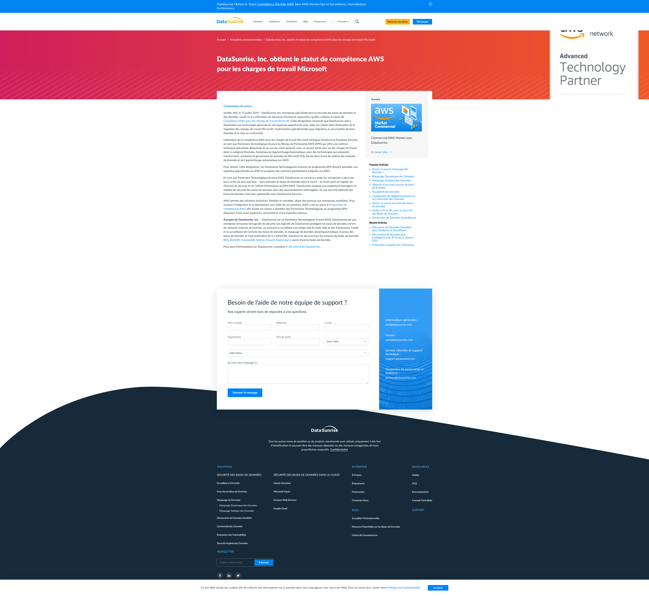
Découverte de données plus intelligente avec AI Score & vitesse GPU (392, 237)
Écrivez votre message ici (242, 362)
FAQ (414, 483)
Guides (415, 475)
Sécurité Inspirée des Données (232, 543)
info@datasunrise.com (399, 324)
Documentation (420, 492)
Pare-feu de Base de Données (232, 492)
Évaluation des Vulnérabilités (231, 535)
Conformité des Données (230, 526)
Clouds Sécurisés (282, 483)
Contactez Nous (360, 500)
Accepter (438, 588)
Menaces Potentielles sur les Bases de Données (376, 527)
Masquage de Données (228, 500)
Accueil (221, 39)
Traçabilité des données (386, 191)
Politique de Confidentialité (403, 587)
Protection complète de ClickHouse (393, 245)
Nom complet (235, 323)
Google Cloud (280, 508)
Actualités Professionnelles (365, 518)
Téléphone (281, 323)
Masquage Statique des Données (391, 180)
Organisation (234, 337)
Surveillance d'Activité (228, 483)
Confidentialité (339, 449)
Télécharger (422, 22)
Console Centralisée (422, 500)
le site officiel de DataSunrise (303, 246)
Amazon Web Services (284, 500)
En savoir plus (379, 152)
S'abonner (264, 563)
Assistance (274, 21)
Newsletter (225, 551)
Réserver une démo (398, 22)
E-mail (328, 323)
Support (418, 510)
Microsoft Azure (281, 492)
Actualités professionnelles (246, 39)
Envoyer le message (245, 392)
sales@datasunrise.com (399, 340)
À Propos (357, 475)
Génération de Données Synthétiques (394, 217)
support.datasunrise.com (400, 358)
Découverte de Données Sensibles (234, 518)
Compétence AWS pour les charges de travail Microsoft (256, 121)
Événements (358, 483)
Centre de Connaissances (365, 535)
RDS (226, 240)
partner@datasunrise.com (401, 377)
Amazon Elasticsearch (279, 240)
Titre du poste (283, 337)
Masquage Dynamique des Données (393, 176)
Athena (260, 240)
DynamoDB (248, 240)
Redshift (235, 240)
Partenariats (358, 492)
